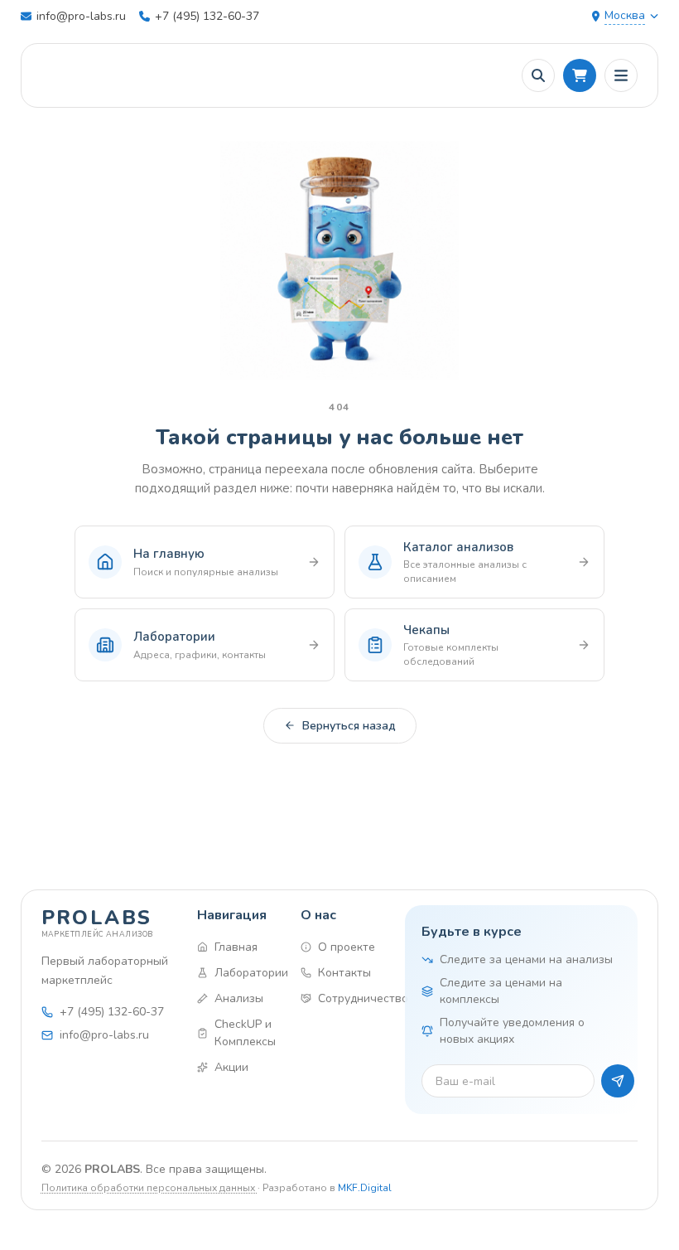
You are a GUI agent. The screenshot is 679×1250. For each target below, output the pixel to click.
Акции (231, 1067)
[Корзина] (579, 75)
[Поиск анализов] (538, 75)
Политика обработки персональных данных (149, 1187)
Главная (236, 947)
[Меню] (621, 75)
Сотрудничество (348, 998)
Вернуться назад (349, 726)
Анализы (238, 998)
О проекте (346, 947)
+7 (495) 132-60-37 (207, 16)
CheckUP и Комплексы (244, 1032)
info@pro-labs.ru (81, 16)
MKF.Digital (365, 1187)
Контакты (344, 973)
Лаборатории (244, 973)
